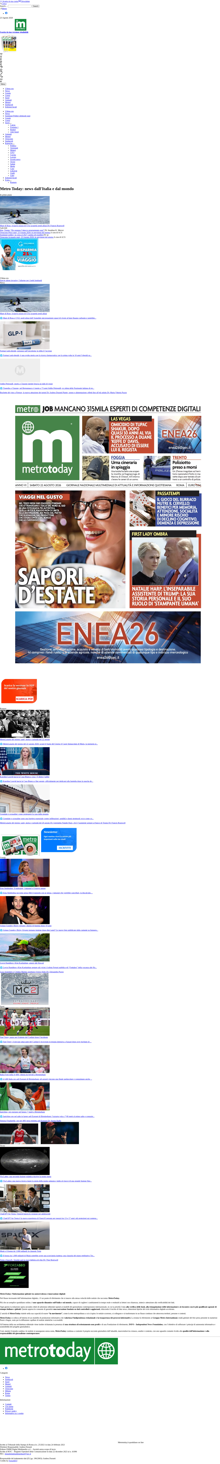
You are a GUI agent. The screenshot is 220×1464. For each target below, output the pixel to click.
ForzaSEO (13, 1461)
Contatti (8, 1404)
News (7, 91)
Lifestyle (13, 171)
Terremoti (14, 148)
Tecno (12, 162)
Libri (12, 175)
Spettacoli (9, 105)
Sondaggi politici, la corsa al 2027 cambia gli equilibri (22, 235)
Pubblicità (9, 1409)
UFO (12, 152)
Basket (13, 130)
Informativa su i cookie (14, 1413)
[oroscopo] (110, 68)
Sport (7, 98)
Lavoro (13, 157)
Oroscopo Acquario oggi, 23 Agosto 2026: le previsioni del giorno (27, 237)
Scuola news (15, 159)
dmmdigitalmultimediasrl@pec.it (18, 1454)
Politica (13, 146)
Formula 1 (14, 127)
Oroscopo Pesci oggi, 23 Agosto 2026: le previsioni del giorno (25, 232)
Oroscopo (9, 139)
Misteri (13, 150)
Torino (7, 1395)
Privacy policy (11, 1411)
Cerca (4, 4)
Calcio (12, 125)
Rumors (13, 182)
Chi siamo (9, 1406)
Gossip (8, 93)
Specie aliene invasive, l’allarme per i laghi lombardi (21, 280)
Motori (8, 102)
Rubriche (8, 143)
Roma (7, 1393)
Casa (12, 169)
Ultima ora (9, 89)
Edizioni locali (11, 107)
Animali (8, 100)
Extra (7, 180)
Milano (8, 1391)
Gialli (12, 173)
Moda (12, 166)
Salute (12, 164)
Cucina (13, 155)
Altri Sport (14, 132)
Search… (4, 6)
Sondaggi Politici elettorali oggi (17, 116)
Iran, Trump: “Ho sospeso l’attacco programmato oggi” (22, 230)
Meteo (4, 9)
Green (7, 95)
